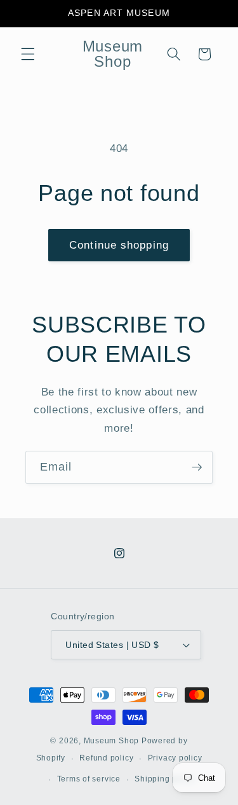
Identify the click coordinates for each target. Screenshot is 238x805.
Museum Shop (111, 740)
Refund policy (106, 757)
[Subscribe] (197, 467)
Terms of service (89, 778)
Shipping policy (165, 778)
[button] (28, 54)
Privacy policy (175, 757)
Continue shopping (119, 245)
